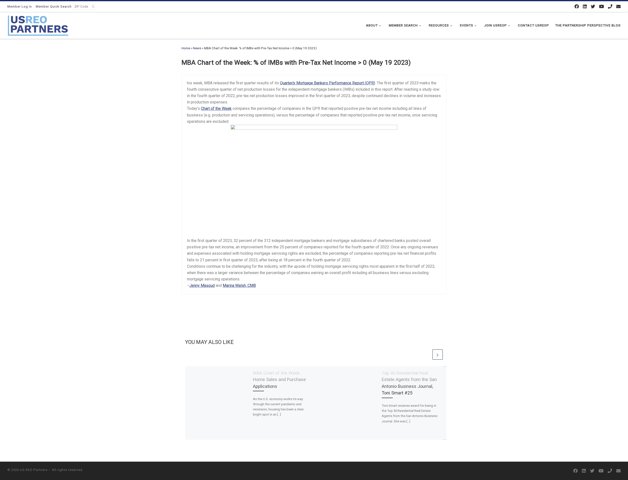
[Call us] (610, 6)
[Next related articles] (437, 354)
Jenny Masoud (202, 285)
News (197, 48)
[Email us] (618, 6)
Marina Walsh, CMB (239, 285)
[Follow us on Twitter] (593, 6)
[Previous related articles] (426, 354)
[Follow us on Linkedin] (585, 6)
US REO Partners (34, 470)
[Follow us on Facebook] (577, 6)
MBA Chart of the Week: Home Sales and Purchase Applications (279, 379)
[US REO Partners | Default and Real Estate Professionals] (38, 25)
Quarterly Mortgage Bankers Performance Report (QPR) (327, 83)
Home (186, 48)
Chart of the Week (216, 108)
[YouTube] (601, 6)
